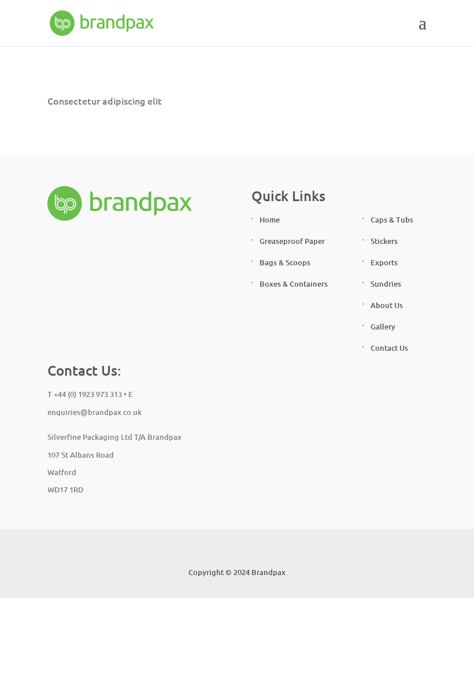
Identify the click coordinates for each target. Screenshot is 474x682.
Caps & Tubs (392, 219)
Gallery (383, 326)
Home (270, 219)
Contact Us (389, 348)
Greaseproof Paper (292, 241)
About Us (387, 305)
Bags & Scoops (285, 262)
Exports (384, 262)
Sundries (386, 284)
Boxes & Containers (294, 284)
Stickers (384, 241)
